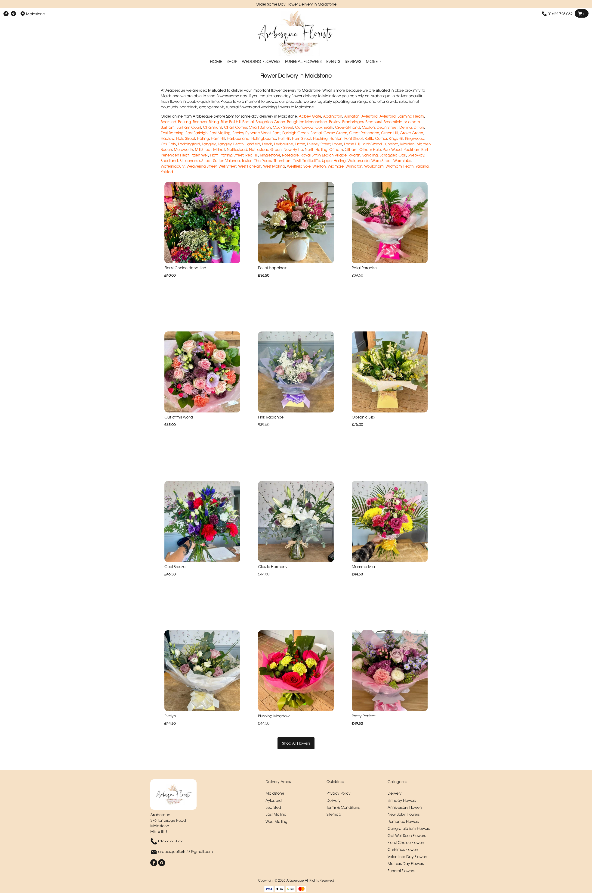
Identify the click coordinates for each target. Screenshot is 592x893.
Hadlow (167, 138)
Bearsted (168, 121)
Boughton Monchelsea (307, 121)
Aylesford (369, 116)
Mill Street (203, 149)
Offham (336, 149)
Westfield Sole (299, 166)
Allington (352, 116)
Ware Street (381, 160)
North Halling (316, 149)
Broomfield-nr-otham (402, 121)
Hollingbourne (263, 138)
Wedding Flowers (261, 61)
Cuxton (368, 127)
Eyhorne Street (258, 133)
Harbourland (238, 138)
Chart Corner (235, 127)
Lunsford (391, 144)
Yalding (422, 166)
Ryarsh (354, 155)
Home (216, 61)
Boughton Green (270, 121)
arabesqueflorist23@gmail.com (185, 851)
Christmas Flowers (403, 849)
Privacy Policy (339, 793)
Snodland (169, 160)
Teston (247, 160)
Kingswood (414, 138)
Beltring (184, 121)
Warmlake (402, 160)
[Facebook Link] (6, 14)
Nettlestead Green (265, 149)
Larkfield (253, 144)
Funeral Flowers (303, 61)
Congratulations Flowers (409, 828)
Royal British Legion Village (324, 155)
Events (333, 61)
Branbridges (353, 121)
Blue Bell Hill (230, 121)
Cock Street (283, 127)
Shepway (416, 155)
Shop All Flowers (296, 743)
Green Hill (389, 133)
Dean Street (387, 127)
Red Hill (251, 155)
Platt (214, 155)
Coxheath (324, 127)
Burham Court (188, 127)
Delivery (334, 800)
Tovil (297, 160)
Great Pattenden (364, 133)
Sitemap (334, 814)
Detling (405, 127)
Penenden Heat (175, 155)
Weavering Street (202, 166)
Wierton (319, 166)
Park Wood (392, 149)
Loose (337, 144)
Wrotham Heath (399, 166)
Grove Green (411, 133)
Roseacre (290, 155)
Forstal (316, 133)
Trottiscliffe (311, 160)
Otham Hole (370, 149)
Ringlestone (270, 155)
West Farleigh (249, 166)
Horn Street (301, 138)
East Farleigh (196, 133)
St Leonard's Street (195, 160)
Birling (214, 121)
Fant (277, 133)
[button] (296, 783)
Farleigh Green (295, 133)
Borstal (248, 121)
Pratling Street (231, 155)
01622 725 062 (560, 14)
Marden (407, 144)
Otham (351, 149)
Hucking (320, 138)
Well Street (227, 166)
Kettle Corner (376, 138)
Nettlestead (237, 149)
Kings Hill (396, 138)
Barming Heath (411, 116)
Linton (300, 144)
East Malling (220, 133)
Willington (353, 166)
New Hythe (293, 149)
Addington (332, 116)
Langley (209, 144)
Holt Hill (284, 138)
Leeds (267, 144)
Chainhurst (212, 127)
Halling (203, 138)
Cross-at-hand (347, 127)
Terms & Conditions (343, 807)
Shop (232, 61)
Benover (200, 121)
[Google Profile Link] (13, 14)
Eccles (238, 133)
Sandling (370, 155)
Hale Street (185, 138)
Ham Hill (218, 138)
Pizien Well (199, 155)
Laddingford (189, 144)
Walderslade (359, 160)
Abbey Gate (310, 116)
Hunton (336, 138)
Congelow (304, 127)
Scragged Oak (393, 155)
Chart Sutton (260, 127)
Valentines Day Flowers (407, 856)
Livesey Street (318, 144)
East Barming (172, 133)
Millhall (219, 149)
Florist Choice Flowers (406, 842)
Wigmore (336, 166)
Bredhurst (373, 121)
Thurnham (283, 160)
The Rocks (263, 160)
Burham (168, 127)
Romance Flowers (403, 821)
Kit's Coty (168, 144)
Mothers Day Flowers (406, 863)
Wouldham (374, 166)
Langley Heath (231, 144)
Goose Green (335, 133)
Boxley (334, 121)
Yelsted (167, 171)
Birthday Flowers (402, 800)
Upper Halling (334, 160)
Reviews (353, 61)
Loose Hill (352, 144)
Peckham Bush (416, 149)
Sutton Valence (226, 160)
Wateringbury (173, 166)
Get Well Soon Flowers (407, 835)
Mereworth (183, 149)
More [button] (372, 61)
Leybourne (283, 144)
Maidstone (274, 793)
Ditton (419, 127)
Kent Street (353, 138)
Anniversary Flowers (405, 807)
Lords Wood (371, 144)
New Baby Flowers (403, 814)
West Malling (274, 166)
